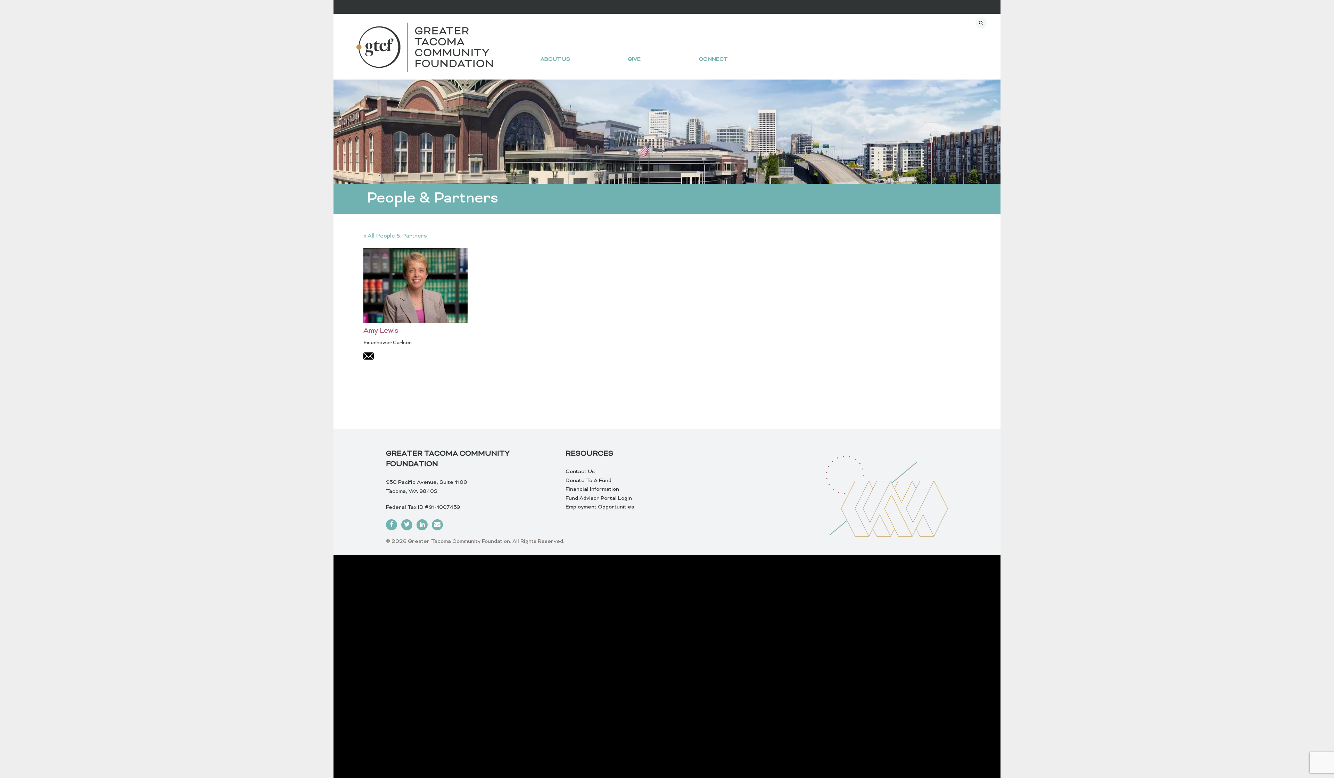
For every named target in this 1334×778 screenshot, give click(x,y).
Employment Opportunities (600, 507)
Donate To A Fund (588, 480)
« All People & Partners (395, 236)
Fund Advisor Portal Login (599, 498)
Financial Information (592, 489)
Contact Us (580, 471)
